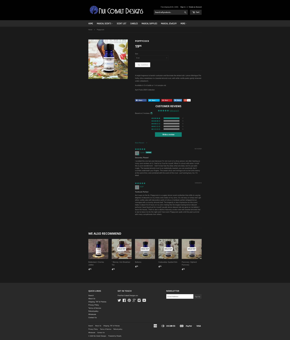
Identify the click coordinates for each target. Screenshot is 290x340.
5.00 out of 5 (174, 110)
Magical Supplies (149, 23)
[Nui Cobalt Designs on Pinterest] (129, 301)
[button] (156, 118)
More (183, 23)
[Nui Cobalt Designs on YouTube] (144, 301)
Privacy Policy (93, 305)
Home (90, 23)
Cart (197, 12)
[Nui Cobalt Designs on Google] (134, 301)
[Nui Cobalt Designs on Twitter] (119, 301)
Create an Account (195, 7)
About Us (91, 298)
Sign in (183, 7)
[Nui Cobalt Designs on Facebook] (124, 301)
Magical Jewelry (169, 23)
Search (91, 295)
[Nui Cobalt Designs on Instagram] (139, 301)
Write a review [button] (168, 134)
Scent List (121, 23)
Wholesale (92, 314)
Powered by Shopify (114, 336)
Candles (134, 23)
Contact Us (92, 317)
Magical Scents (104, 23)
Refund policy (93, 311)
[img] (140, 149)
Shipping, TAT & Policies (97, 301)
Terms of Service (94, 308)
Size (136, 54)
